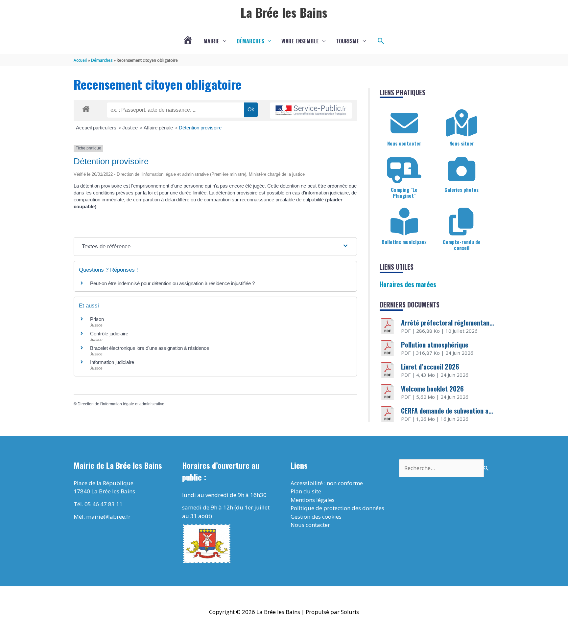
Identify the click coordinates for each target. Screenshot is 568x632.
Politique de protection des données (337, 508)
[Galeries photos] (461, 169)
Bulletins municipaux (404, 241)
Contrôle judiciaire (109, 333)
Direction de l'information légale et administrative (121, 404)
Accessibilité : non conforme (327, 483)
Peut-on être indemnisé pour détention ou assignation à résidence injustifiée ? (172, 283)
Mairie (211, 41)
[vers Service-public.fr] (311, 110)
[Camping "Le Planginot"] (404, 169)
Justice (130, 127)
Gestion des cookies (316, 516)
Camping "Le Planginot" (404, 192)
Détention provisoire (200, 127)
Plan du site (306, 491)
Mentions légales (313, 500)
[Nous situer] (461, 123)
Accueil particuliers (97, 127)
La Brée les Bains (284, 12)
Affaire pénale (159, 127)
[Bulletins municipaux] (404, 222)
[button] (381, 41)
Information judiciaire (112, 362)
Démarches (250, 41)
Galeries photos (461, 189)
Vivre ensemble (300, 41)
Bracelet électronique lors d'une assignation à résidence (149, 348)
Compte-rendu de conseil (462, 244)
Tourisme (347, 41)
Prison (97, 319)
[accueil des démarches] (86, 107)
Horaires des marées (408, 284)
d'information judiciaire (325, 192)
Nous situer (461, 143)
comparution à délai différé (161, 199)
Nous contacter (404, 143)
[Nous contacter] (404, 123)
